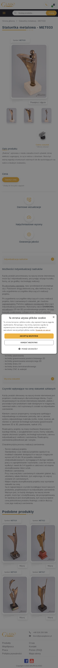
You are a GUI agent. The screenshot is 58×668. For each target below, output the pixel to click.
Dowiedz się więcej (43, 330)
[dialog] (29, 334)
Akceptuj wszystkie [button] (29, 336)
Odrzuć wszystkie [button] (29, 342)
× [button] (53, 317)
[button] (28, 348)
